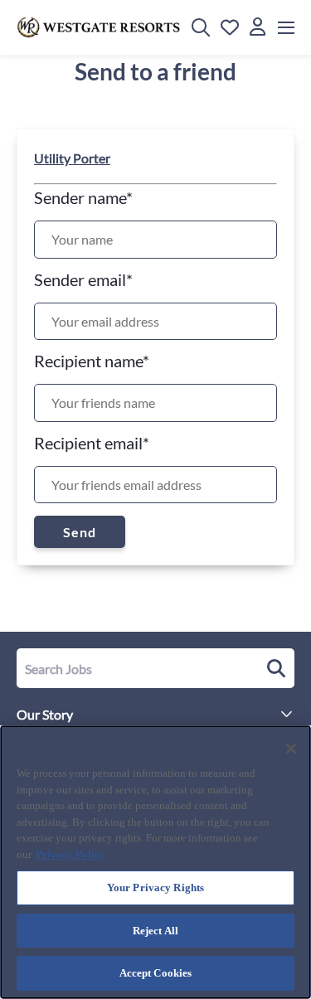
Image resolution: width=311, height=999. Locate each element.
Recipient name (91, 360)
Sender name (83, 197)
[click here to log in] (257, 27)
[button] (201, 27)
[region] (155, 862)
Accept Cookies (155, 973)
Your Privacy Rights (155, 887)
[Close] (291, 748)
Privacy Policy (70, 854)
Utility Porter (72, 158)
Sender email (83, 279)
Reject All (155, 930)
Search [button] (273, 668)
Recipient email (91, 442)
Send (79, 532)
